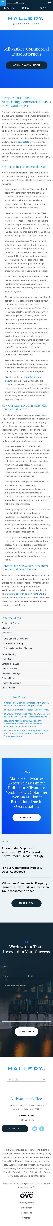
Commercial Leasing (13, 643)
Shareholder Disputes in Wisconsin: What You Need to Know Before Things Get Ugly (23, 852)
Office (45, 8)
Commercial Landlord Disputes (17, 648)
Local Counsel (8, 688)
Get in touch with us (17, 594)
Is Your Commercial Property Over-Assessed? (26, 709)
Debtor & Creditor (9, 669)
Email (27, 8)
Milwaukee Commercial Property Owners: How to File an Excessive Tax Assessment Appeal (26, 887)
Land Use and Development (16, 639)
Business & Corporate (12, 623)
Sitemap (26, 1217)
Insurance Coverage (11, 673)
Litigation (6, 628)
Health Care (7, 659)
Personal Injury (8, 678)
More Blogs (26, 903)
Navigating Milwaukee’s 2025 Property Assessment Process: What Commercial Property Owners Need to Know (23, 724)
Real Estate (7, 633)
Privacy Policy (26, 1202)
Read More (26, 817)
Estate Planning (9, 654)
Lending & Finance (10, 664)
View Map (14, 1129)
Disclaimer (26, 1207)
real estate (23, 142)
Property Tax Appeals (11, 683)
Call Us (10, 8)
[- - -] (3, 3)
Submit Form (26, 1032)
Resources (26, 1212)
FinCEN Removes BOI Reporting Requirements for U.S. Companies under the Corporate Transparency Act (27, 733)
